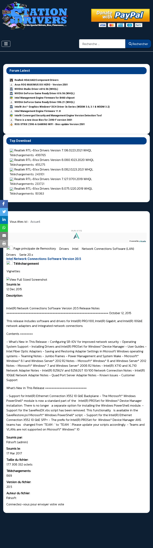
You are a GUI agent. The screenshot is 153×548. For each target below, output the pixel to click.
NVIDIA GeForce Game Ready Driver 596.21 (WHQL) (45, 102)
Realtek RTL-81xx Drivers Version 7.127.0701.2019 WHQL (53, 178)
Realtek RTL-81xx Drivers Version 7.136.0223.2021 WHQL (53, 150)
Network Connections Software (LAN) (108, 248)
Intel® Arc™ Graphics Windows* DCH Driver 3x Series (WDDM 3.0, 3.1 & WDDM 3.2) (62, 106)
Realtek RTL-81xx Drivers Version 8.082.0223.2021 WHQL (53, 169)
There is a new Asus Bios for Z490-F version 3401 (43, 120)
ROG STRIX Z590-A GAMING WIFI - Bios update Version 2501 (50, 124)
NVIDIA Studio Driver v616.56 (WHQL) (36, 89)
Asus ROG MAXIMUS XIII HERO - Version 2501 (41, 84)
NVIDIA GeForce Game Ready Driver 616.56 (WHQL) (45, 93)
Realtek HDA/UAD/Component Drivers (37, 80)
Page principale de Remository (34, 248)
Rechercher (140, 43)
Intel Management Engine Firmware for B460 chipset (45, 97)
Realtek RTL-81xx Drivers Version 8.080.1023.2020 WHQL (54, 159)
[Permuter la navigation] (6, 44)
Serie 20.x (26, 254)
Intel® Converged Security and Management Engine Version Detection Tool (58, 115)
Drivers (64, 248)
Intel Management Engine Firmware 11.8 (38, 111)
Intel (75, 248)
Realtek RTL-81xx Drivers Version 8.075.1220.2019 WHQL (53, 188)
